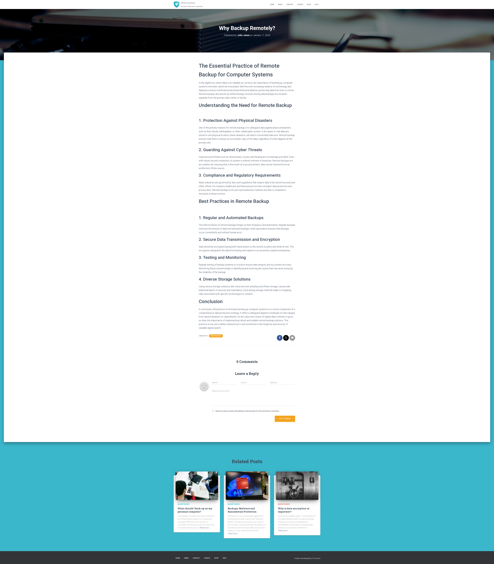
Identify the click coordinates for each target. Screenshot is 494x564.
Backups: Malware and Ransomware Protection (242, 510)
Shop (309, 4)
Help (316, 4)
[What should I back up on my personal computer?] (197, 485)
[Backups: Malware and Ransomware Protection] (247, 485)
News (280, 4)
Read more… (205, 528)
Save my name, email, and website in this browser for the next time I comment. (247, 411)
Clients (300, 4)
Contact (289, 4)
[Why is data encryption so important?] (297, 485)
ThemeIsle (316, 558)
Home (272, 4)
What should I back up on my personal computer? (195, 510)
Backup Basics (216, 336)
